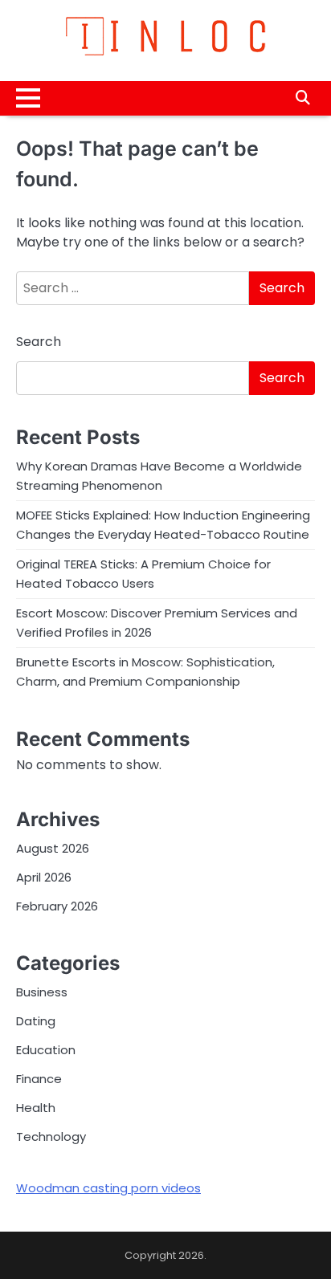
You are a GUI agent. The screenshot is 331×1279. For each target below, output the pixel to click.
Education (46, 1049)
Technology (51, 1136)
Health (35, 1107)
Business (41, 992)
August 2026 (52, 848)
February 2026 (57, 906)
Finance (39, 1078)
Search (38, 341)
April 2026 (44, 877)
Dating (35, 1020)
